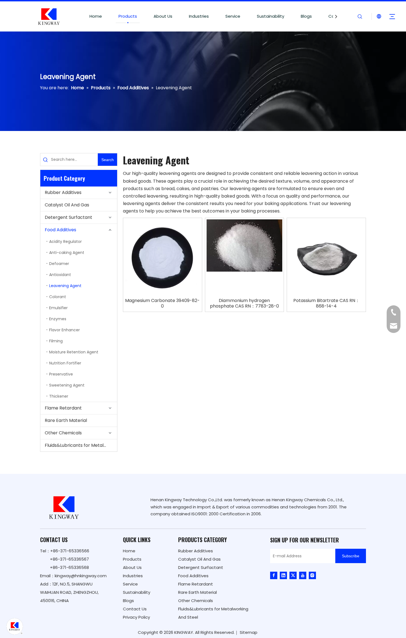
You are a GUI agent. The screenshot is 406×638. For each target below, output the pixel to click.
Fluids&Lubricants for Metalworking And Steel (81, 445)
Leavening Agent (65, 285)
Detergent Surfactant (68, 217)
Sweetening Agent (67, 385)
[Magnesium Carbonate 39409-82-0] (163, 257)
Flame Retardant (63, 408)
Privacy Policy (136, 617)
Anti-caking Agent (66, 252)
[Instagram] (312, 575)
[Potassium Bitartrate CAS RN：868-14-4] (326, 257)
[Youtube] (302, 575)
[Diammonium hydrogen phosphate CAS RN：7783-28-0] (245, 245)
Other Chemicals (63, 433)
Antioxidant (60, 274)
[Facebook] (273, 575)
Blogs (306, 16)
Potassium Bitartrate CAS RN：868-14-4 (326, 303)
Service (232, 16)
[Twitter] (293, 575)
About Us (163, 16)
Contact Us (135, 609)
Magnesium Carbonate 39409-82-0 (162, 303)
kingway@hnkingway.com (81, 576)
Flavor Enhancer (64, 330)
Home (95, 16)
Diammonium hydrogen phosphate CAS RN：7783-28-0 (244, 303)
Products (127, 16)
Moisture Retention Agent (73, 352)
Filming (56, 341)
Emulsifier (58, 308)
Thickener (58, 396)
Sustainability (270, 16)
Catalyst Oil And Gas (67, 205)
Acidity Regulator (65, 241)
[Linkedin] (283, 575)
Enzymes (57, 319)
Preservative (61, 374)
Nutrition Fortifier (65, 363)
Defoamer (59, 263)
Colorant (57, 297)
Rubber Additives (63, 192)
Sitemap (248, 632)
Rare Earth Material (66, 420)
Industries (199, 16)
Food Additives (60, 230)
